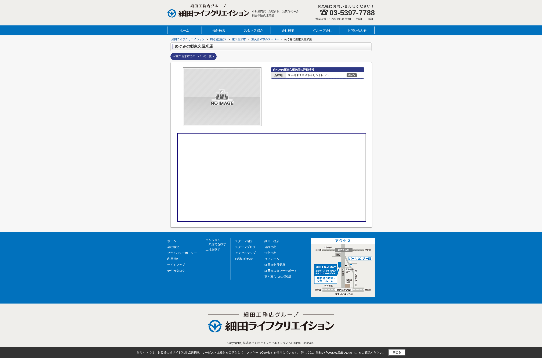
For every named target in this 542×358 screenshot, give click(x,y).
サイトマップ (176, 264)
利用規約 (173, 258)
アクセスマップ (245, 253)
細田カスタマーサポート (280, 270)
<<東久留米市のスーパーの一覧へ (193, 56)
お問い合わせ (357, 30)
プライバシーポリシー (182, 253)
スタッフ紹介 (253, 30)
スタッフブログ (245, 247)
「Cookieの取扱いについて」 (342, 352)
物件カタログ (176, 270)
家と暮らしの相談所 (277, 276)
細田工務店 (271, 241)
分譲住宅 (270, 247)
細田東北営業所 (274, 264)
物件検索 (219, 30)
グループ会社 (322, 30)
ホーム (184, 30)
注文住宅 (270, 253)
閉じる (397, 352)
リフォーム (271, 258)
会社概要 (288, 30)
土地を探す (213, 249)
